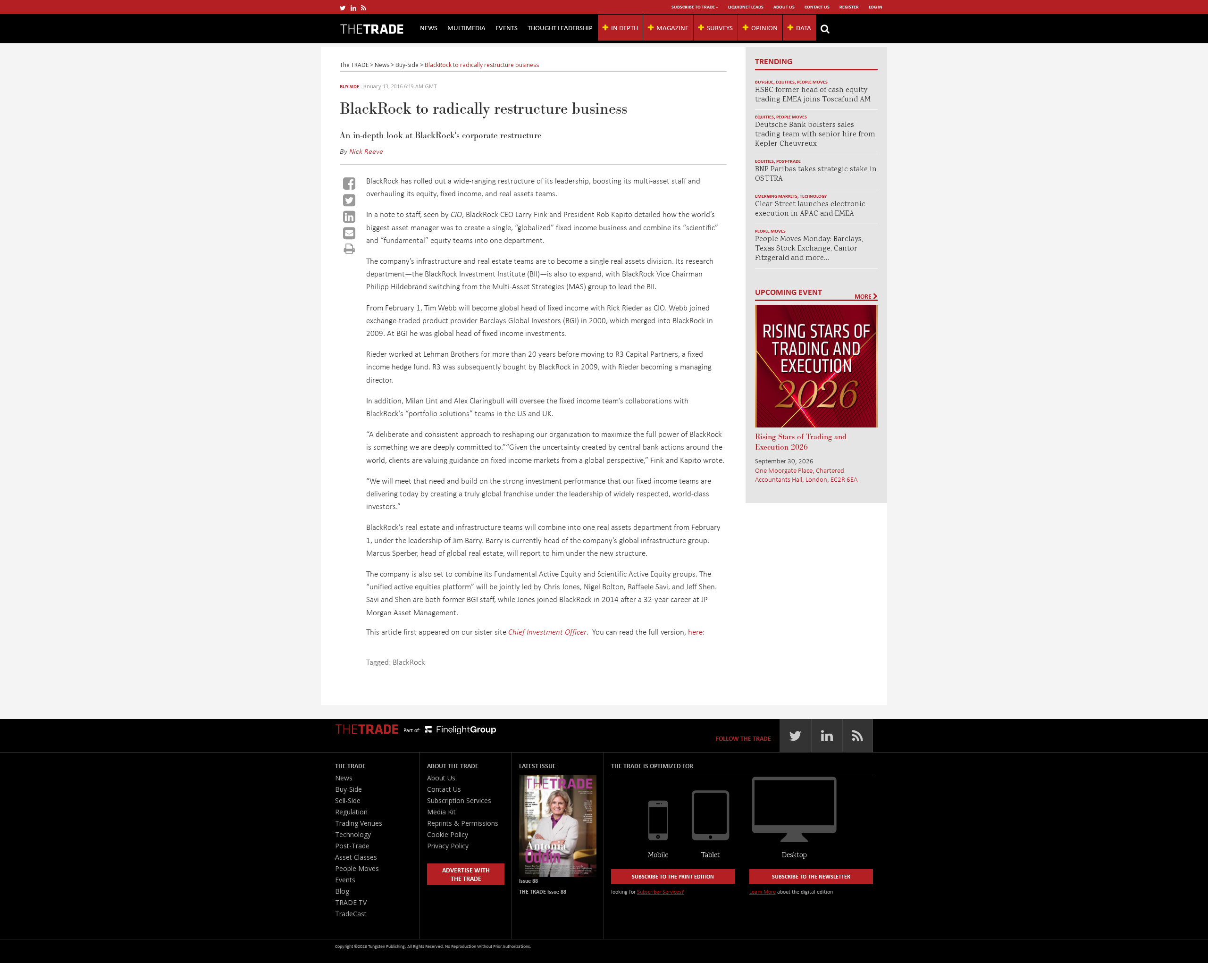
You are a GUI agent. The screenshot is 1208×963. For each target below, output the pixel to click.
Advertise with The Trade (466, 874)
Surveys (720, 27)
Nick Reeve (366, 151)
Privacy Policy (448, 845)
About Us (784, 7)
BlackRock (409, 661)
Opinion (764, 27)
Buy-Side (349, 86)
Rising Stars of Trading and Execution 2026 (801, 442)
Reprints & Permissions (462, 823)
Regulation (351, 811)
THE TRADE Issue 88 (542, 891)
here (695, 631)
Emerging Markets (776, 196)
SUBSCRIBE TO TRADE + (694, 7)
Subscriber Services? (660, 891)
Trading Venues (358, 823)
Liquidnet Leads (745, 7)
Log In (875, 7)
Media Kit (441, 811)
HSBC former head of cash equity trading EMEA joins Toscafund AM (813, 95)
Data (803, 27)
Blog (342, 891)
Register (849, 7)
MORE (864, 296)
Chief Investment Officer (547, 631)
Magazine (672, 27)
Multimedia (466, 27)
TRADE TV (351, 902)
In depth (624, 27)
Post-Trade (788, 161)
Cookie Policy (447, 834)
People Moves (812, 82)
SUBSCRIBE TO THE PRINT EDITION (673, 876)
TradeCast (351, 913)
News (428, 27)
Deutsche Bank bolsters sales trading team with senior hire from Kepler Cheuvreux (815, 135)
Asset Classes (356, 857)
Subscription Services (459, 800)
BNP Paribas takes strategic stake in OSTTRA (816, 174)
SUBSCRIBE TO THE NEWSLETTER (811, 876)
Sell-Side (348, 800)
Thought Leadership (560, 27)
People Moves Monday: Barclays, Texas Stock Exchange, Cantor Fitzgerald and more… (809, 249)
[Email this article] (349, 233)
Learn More (762, 891)
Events (506, 27)
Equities (785, 82)
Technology (813, 196)
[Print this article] (349, 248)
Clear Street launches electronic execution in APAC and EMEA (810, 209)
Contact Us (817, 7)
